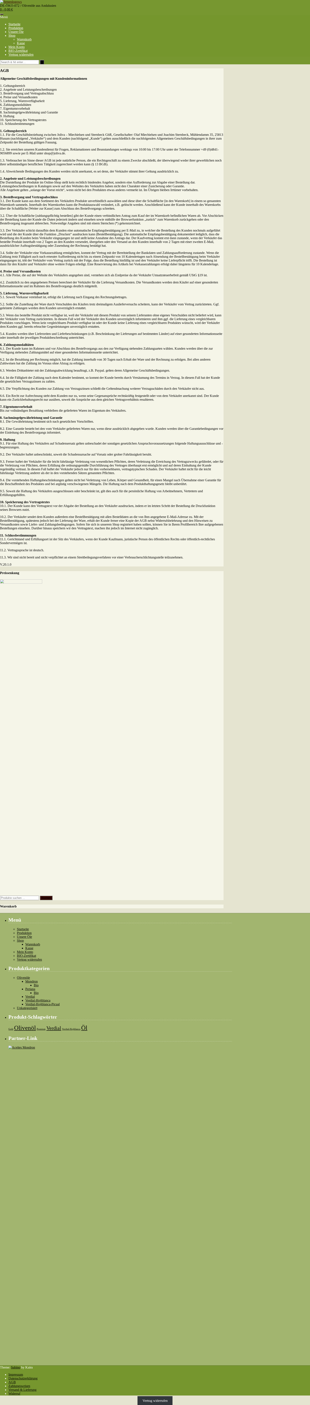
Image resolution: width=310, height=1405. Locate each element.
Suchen (46, 897)
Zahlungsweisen (19, 1386)
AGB (12, 1382)
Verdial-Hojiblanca (37, 1000)
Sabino (15, 1367)
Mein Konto (16, 47)
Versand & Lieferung (22, 1390)
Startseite (14, 24)
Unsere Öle (16, 32)
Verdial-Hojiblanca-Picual (42, 1004)
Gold (10, 1029)
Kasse (21, 43)
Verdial (30, 996)
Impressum (15, 1374)
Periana (30, 989)
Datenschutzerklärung (23, 1378)
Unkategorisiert (27, 1008)
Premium (41, 1029)
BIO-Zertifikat (18, 51)
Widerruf (14, 1393)
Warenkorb (24, 39)
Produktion (15, 28)
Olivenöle (23, 977)
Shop (11, 35)
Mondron (31, 981)
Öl (84, 1027)
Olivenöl (25, 1027)
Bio (36, 985)
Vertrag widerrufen (21, 54)
